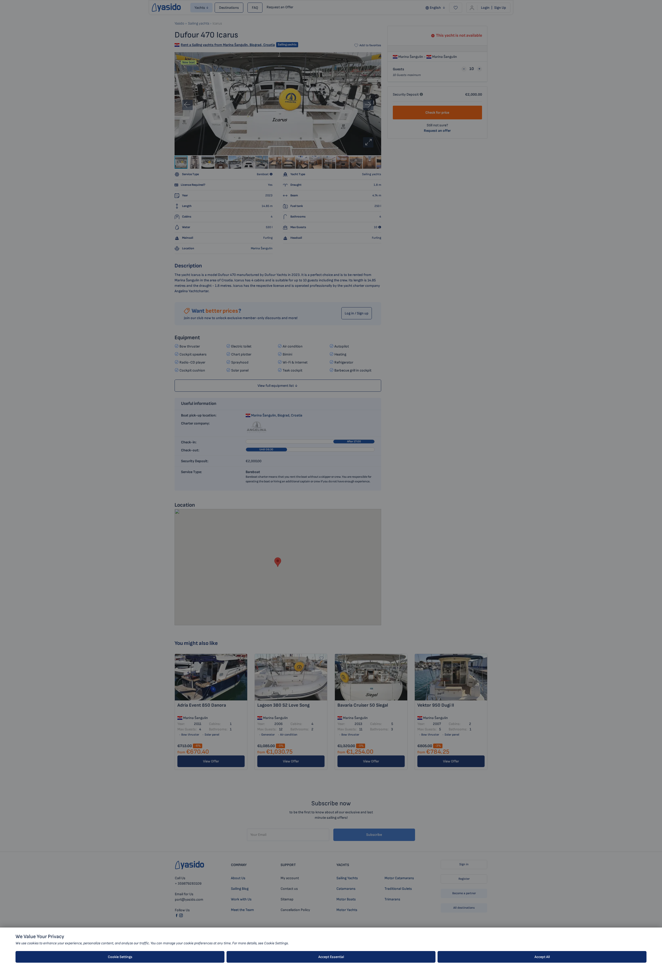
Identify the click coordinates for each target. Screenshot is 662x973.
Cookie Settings (120, 957)
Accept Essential (331, 957)
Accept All (542, 957)
